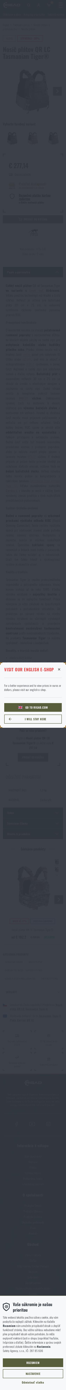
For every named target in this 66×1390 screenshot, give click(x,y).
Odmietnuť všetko (33, 1382)
